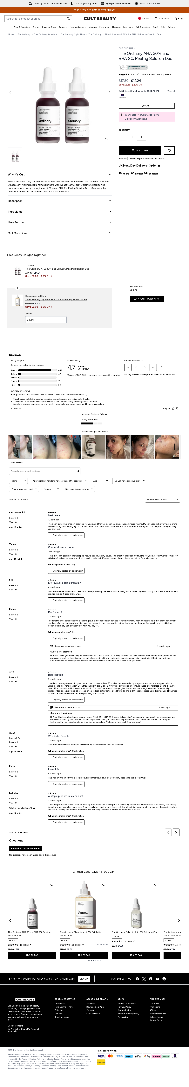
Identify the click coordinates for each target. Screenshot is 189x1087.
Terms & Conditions (127, 1003)
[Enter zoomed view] (106, 138)
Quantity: (124, 130)
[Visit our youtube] (157, 979)
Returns (58, 1013)
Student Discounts (158, 1013)
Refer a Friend (156, 1017)
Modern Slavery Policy (128, 1013)
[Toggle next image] (109, 92)
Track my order (62, 1017)
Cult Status (154, 1003)
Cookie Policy (124, 1010)
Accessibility (123, 1017)
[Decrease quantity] (123, 137)
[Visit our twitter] (144, 979)
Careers (90, 1010)
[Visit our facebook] (137, 979)
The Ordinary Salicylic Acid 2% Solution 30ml (134, 932)
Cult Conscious (93, 1013)
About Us (90, 1003)
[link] (162, 18)
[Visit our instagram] (150, 979)
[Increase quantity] (141, 137)
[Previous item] (10, 920)
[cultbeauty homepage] (100, 18)
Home (11, 34)
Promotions (155, 1007)
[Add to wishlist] (169, 150)
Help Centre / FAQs (64, 1007)
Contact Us (60, 1003)
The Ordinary (24, 34)
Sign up (84, 979)
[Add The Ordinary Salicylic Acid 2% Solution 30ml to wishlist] (155, 884)
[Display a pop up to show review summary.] (31, 945)
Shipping (59, 1010)
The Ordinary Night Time (73, 34)
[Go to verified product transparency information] (133, 67)
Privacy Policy (124, 1007)
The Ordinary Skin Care (45, 34)
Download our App (95, 1007)
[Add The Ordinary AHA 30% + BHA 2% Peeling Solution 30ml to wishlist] (52, 884)
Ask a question (164, 74)
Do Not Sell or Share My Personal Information (23, 1030)
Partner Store (156, 1020)
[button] (147, 67)
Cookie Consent (15, 1026)
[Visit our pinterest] (164, 979)
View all (171, 91)
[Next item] (179, 920)
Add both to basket (146, 299)
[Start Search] (68, 19)
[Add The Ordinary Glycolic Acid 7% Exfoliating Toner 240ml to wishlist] (103, 884)
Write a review (148, 74)
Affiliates (153, 1010)
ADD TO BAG (32, 955)
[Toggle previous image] (10, 92)
